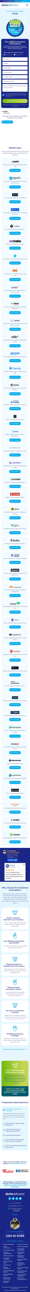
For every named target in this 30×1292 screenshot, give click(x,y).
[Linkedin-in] (16, 1198)
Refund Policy (7, 1290)
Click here (9, 1088)
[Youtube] (20, 1198)
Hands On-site (7, 1265)
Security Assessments (9, 1250)
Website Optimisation (23, 1246)
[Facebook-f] (9, 1198)
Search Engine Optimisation (21, 1249)
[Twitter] (13, 1198)
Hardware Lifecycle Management (22, 1271)
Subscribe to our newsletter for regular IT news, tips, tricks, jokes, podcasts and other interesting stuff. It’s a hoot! (16, 95)
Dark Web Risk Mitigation (21, 1253)
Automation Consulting (7, 1258)
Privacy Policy (14, 1290)
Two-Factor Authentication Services (21, 1264)
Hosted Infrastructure (7, 1247)
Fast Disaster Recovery (7, 1282)
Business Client (9, 54)
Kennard (12, 865)
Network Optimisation (7, 1268)
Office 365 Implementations (8, 1253)
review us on (11, 860)
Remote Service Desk (9, 1244)
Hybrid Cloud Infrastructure (7, 1278)
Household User (19, 54)
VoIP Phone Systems (9, 1255)
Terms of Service (22, 1290)
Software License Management (22, 1275)
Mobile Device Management (21, 1256)
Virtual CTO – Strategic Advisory (22, 1278)
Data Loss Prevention (23, 1244)
